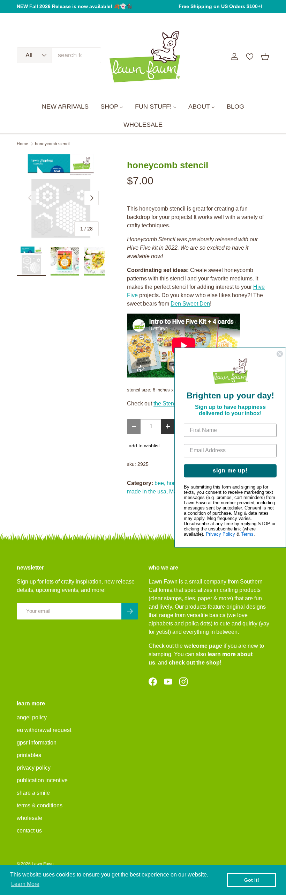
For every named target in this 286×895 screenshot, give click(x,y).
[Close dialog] (279, 353)
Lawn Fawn (43, 863)
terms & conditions (39, 805)
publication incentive (42, 780)
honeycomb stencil (52, 144)
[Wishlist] (249, 56)
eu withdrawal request (44, 730)
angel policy (32, 717)
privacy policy (34, 768)
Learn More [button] (25, 884)
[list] (60, 198)
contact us (29, 831)
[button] (265, 56)
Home (22, 144)
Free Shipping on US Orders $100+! (220, 6)
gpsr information (37, 743)
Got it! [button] (251, 880)
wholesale (29, 818)
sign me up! (230, 471)
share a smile (33, 793)
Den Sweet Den (190, 304)
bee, (160, 483)
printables (29, 755)
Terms (247, 534)
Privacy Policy (220, 534)
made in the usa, (147, 491)
